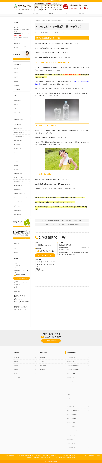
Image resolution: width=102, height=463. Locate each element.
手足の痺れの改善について (19, 193)
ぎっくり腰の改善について (19, 201)
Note (15, 248)
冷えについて (17, 169)
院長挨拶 (16, 72)
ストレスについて (18, 157)
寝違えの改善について (19, 210)
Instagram (16, 252)
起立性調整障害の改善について (20, 136)
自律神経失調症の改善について (20, 132)
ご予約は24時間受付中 (45, 255)
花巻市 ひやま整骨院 (52, 461)
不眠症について (17, 161)
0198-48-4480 (45, 251)
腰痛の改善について (18, 128)
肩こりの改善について (19, 124)
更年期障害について (18, 144)
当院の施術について (18, 100)
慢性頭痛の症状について (19, 181)
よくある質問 (17, 89)
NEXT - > (62, 224)
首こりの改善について (19, 214)
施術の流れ (35, 14)
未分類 (62, 32)
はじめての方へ (17, 68)
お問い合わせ (82, 14)
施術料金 (51, 14)
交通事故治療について (19, 206)
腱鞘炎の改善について (19, 185)
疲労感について (17, 165)
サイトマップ (17, 112)
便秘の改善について (18, 140)
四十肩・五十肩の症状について (20, 177)
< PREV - (62, 220)
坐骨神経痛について (18, 173)
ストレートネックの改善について (21, 197)
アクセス (66, 14)
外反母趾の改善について (19, 148)
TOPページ (20, 14)
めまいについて (17, 152)
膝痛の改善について (18, 189)
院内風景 (16, 77)
